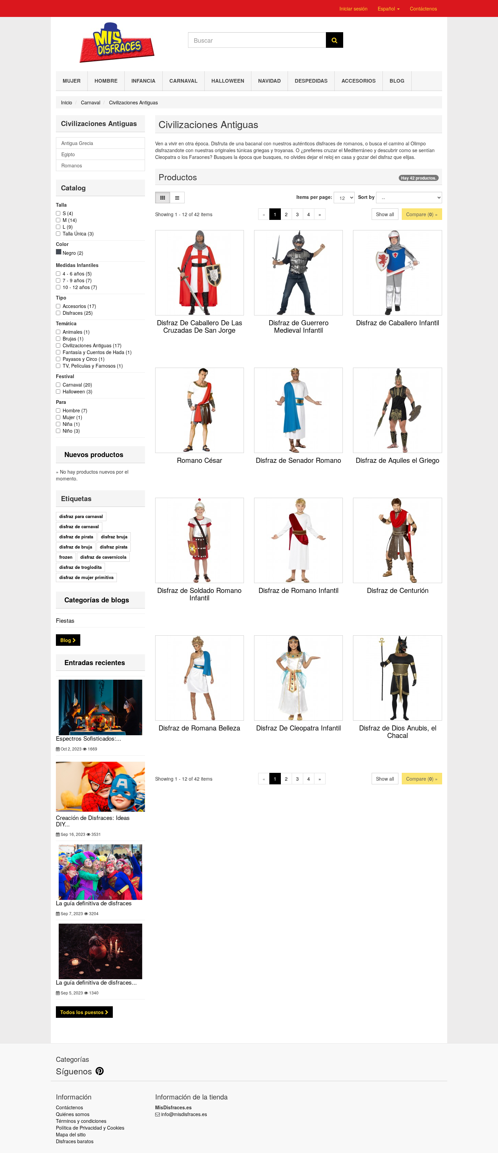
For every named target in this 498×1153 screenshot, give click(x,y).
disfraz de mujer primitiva (86, 577)
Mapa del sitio (71, 1134)
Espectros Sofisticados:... (88, 738)
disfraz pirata (113, 546)
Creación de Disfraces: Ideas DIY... (93, 820)
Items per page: (314, 196)
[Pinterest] (100, 1072)
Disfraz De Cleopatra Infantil (298, 728)
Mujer (72, 80)
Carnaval (183, 80)
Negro (73, 252)
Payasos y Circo (84, 358)
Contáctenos (423, 8)
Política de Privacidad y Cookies (90, 1127)
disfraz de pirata (76, 536)
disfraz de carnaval (79, 526)
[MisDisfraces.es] (117, 42)
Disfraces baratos (75, 1141)
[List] (177, 197)
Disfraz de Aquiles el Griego (397, 460)
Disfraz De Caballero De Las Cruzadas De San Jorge (199, 326)
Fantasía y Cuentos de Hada (97, 352)
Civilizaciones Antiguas (92, 345)
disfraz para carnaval (81, 516)
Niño (71, 430)
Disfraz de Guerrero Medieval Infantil (299, 326)
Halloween (227, 80)
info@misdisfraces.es (184, 1114)
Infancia (143, 80)
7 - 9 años (77, 280)
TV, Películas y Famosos (93, 365)
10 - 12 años (80, 287)
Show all (385, 214)
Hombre (106, 80)
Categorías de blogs (96, 599)
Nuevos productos (93, 454)
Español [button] (387, 8)
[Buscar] (334, 40)
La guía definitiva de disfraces (94, 903)
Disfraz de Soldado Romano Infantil (199, 593)
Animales (76, 331)
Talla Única (78, 233)
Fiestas (65, 620)
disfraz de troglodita (80, 567)
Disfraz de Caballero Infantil (397, 322)
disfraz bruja (114, 536)
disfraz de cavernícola (103, 557)
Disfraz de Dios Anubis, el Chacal (397, 731)
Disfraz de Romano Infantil (298, 590)
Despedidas (311, 80)
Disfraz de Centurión (398, 590)
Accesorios (358, 80)
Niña (71, 423)
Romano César (199, 460)
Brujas (73, 338)
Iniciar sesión (353, 8)
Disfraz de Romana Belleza (199, 728)
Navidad (269, 80)
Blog (397, 80)
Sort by (366, 196)
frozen (65, 557)
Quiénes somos (72, 1114)
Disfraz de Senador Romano (298, 460)
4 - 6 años (77, 273)
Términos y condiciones (81, 1120)
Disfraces (78, 312)
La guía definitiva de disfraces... (96, 982)
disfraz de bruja (75, 546)
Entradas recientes (94, 662)
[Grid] (162, 197)
